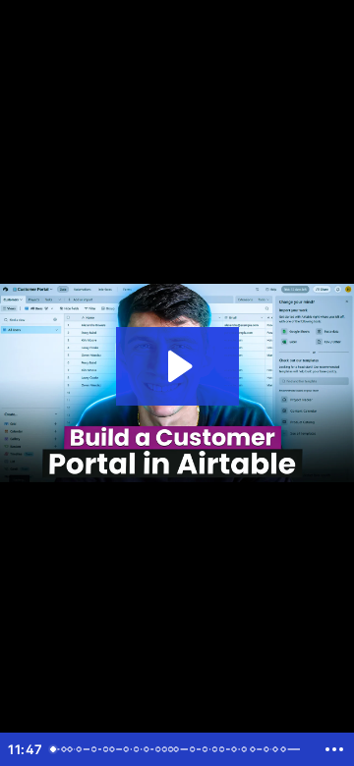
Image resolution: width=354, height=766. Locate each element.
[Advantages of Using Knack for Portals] (179, 749)
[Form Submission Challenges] (95, 749)
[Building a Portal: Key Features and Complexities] (71, 749)
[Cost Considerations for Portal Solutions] (139, 749)
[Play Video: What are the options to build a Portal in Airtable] (177, 366)
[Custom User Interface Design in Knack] (288, 749)
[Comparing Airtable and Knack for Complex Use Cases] (258, 749)
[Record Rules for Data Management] (208, 749)
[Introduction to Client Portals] (53, 749)
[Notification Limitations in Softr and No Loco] (113, 749)
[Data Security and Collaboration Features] (271, 749)
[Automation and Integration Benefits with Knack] (196, 749)
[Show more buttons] (334, 749)
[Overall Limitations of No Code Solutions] (128, 749)
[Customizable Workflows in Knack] (238, 749)
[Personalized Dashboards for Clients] (80, 749)
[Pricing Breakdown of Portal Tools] (148, 749)
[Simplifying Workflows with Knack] (226, 749)
